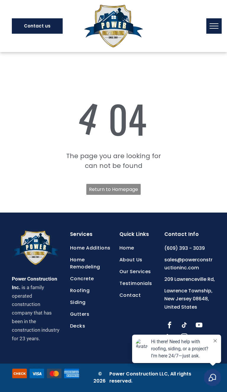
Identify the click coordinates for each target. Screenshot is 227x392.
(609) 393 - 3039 (184, 248)
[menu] (214, 26)
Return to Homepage (113, 189)
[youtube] (199, 326)
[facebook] (169, 326)
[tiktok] (184, 326)
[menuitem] (92, 248)
